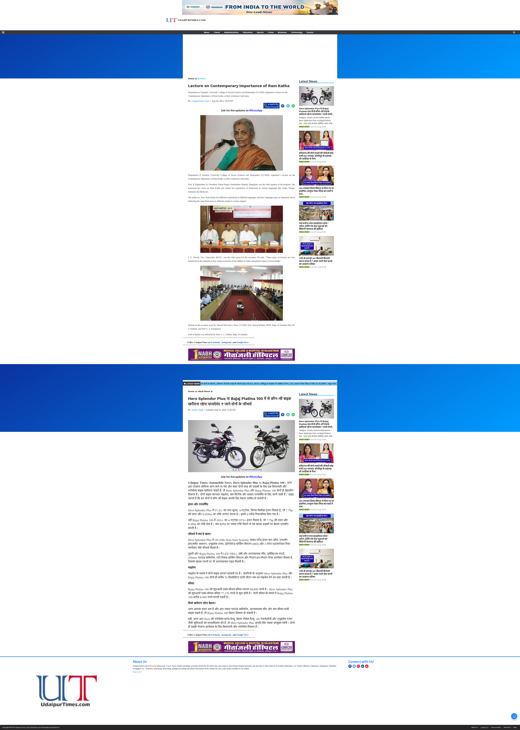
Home (191, 78)
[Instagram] (358, 666)
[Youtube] (366, 666)
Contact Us (485, 727)
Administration (231, 32)
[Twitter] (354, 666)
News (206, 32)
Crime (271, 32)
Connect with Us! (361, 661)
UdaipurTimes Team (200, 101)
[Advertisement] (260, 53)
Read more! (137, 672)
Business (282, 32)
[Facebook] (350, 666)
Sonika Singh (197, 410)
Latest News (308, 81)
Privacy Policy (496, 727)
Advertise (507, 727)
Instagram (226, 342)
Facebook (215, 342)
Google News (243, 342)
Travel (217, 32)
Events (310, 32)
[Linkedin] (362, 666)
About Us (140, 661)
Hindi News (204, 391)
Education (248, 32)
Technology (296, 32)
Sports (260, 32)
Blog (515, 727)
